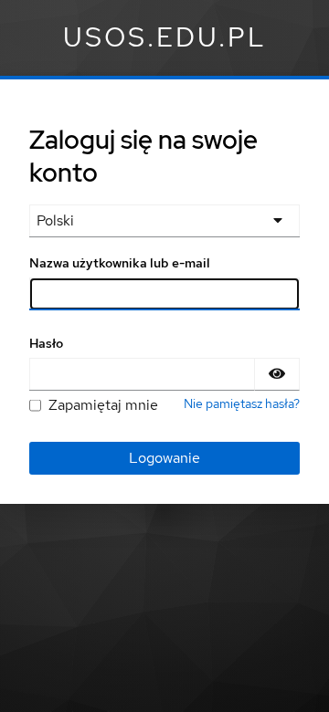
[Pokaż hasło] (277, 374)
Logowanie (164, 457)
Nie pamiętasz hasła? (242, 403)
